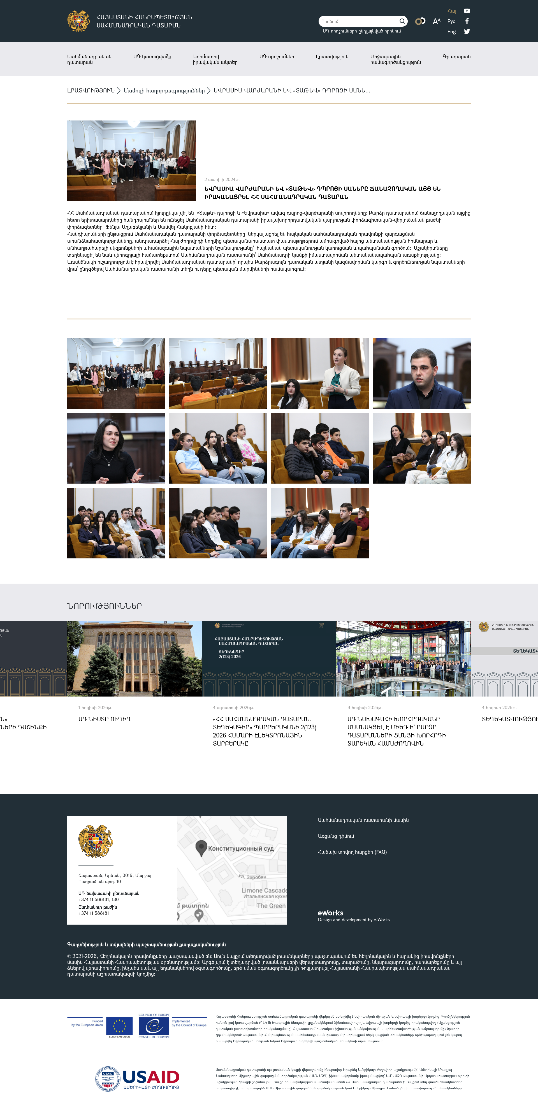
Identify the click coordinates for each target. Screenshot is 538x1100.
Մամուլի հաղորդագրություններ (164, 90)
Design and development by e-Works (354, 919)
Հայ (451, 10)
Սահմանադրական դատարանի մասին (363, 819)
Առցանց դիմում (336, 835)
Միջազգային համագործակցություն (395, 59)
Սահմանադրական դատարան (89, 59)
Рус (451, 21)
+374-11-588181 (93, 899)
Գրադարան (457, 56)
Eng (451, 31)
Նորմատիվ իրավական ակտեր (215, 59)
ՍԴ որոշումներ (276, 56)
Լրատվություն (332, 56)
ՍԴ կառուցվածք (152, 56)
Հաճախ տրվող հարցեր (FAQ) (352, 851)
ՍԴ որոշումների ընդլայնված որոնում (362, 31)
